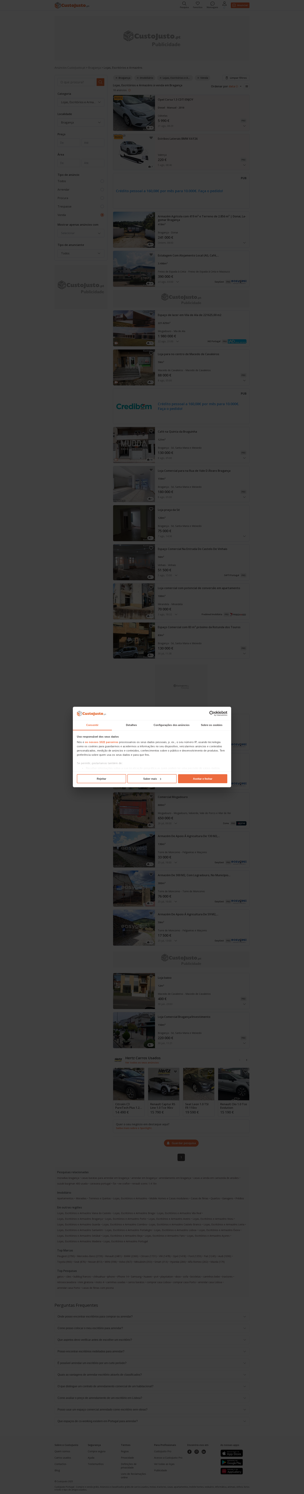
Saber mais (150, 778)
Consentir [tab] (92, 724)
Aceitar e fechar (202, 778)
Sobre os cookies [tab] (212, 724)
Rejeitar (101, 778)
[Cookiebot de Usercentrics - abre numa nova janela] (212, 713)
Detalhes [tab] (131, 724)
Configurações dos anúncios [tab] (171, 724)
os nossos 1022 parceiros (101, 742)
